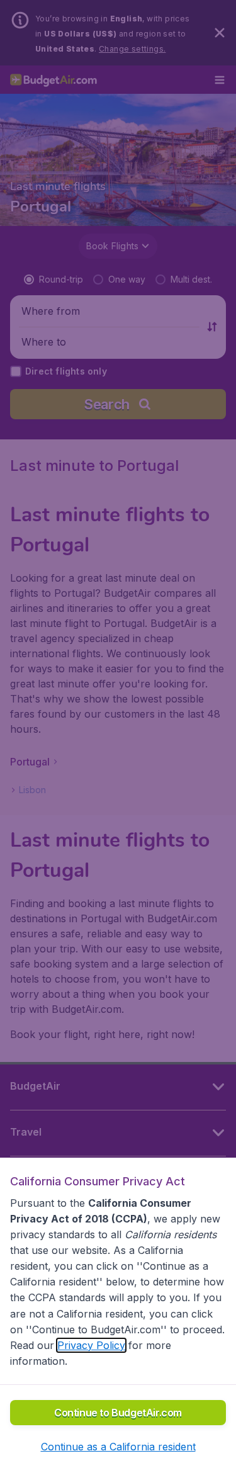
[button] (118, 1446)
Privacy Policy (91, 1345)
